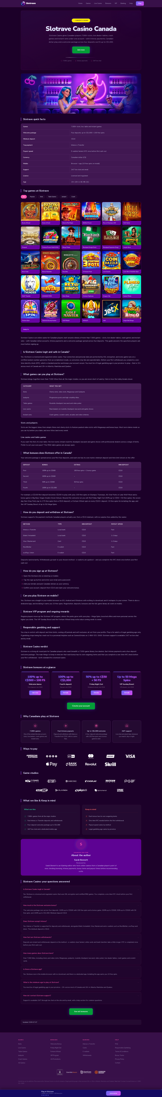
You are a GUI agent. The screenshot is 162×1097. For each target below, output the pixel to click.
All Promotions (55, 1059)
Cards (85, 1048)
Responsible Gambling (122, 1048)
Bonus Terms (119, 1055)
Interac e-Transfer (89, 1044)
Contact (117, 1063)
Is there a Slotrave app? (32, 969)
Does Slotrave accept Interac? (35, 921)
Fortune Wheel (55, 1051)
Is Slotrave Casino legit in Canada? (36, 889)
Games (88, 3)
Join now (81, 50)
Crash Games (22, 1059)
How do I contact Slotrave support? (37, 995)
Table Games (22, 1051)
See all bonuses (81, 1011)
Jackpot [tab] (64, 196)
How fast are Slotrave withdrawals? (37, 937)
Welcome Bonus (56, 1044)
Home (80, 3)
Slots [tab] (41, 196)
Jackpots (21, 1055)
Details (65, 693)
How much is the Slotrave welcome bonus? (40, 905)
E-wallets (86, 1051)
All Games (21, 1063)
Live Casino (98, 3)
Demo (30, 214)
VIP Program (54, 1055)
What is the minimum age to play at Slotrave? (41, 982)
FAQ (116, 1044)
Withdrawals (87, 1055)
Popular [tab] (32, 196)
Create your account (81, 706)
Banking (123, 3)
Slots (20, 1044)
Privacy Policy (119, 1059)
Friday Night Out (55, 1048)
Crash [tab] (73, 196)
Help (131, 3)
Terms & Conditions (121, 1051)
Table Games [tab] (52, 196)
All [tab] (24, 196)
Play (139, 3)
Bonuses (108, 3)
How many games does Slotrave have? (38, 953)
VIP (116, 3)
